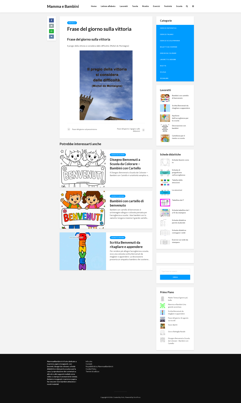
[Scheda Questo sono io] (165, 162)
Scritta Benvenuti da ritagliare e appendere (126, 244)
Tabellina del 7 (178, 200)
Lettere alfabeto (108, 6)
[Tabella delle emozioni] (165, 182)
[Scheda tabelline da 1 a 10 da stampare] (165, 212)
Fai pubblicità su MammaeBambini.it (99, 366)
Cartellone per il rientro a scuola (178, 137)
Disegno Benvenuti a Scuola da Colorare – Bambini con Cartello (125, 164)
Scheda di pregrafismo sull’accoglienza (178, 172)
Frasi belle (72, 23)
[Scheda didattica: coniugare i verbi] (165, 232)
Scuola (179, 6)
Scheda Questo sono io (180, 161)
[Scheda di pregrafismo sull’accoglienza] (165, 172)
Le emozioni (177, 190)
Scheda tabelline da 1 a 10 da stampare (180, 211)
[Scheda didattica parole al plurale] (164, 222)
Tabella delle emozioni (177, 181)
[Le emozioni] (165, 192)
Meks (123, 397)
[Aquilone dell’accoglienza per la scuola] (165, 118)
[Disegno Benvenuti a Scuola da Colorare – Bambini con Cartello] (83, 168)
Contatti (89, 364)
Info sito (89, 361)
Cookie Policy (91, 369)
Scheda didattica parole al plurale (179, 221)
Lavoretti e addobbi (117, 196)
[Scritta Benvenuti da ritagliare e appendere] (83, 251)
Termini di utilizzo (92, 371)
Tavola (135, 6)
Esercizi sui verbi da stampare (180, 241)
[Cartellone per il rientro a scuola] (165, 138)
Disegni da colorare (118, 155)
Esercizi (156, 6)
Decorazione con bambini (179, 127)
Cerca (175, 277)
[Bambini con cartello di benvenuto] (83, 209)
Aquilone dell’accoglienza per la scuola (180, 118)
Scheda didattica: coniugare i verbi (179, 231)
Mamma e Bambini (63, 6)
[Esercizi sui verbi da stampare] (165, 242)
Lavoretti (124, 6)
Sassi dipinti (172, 325)
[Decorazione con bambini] (165, 128)
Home (94, 6)
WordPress (136, 397)
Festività (168, 6)
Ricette (145, 6)
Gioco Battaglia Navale (176, 331)
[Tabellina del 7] (165, 202)
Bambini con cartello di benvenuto (127, 203)
